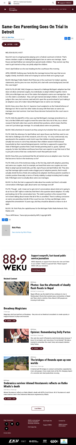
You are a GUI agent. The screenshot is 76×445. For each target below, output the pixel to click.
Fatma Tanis (34, 366)
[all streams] (73, 9)
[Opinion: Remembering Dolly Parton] (16, 336)
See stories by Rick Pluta (21, 232)
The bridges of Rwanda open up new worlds (51, 361)
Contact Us (62, 421)
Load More (38, 408)
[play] (5, 9)
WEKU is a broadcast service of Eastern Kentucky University (34, 422)
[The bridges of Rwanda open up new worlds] (16, 363)
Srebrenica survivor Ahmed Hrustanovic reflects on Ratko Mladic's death (36, 385)
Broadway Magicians (15, 308)
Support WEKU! (65, 3)
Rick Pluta (11, 37)
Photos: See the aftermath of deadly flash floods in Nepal (51, 286)
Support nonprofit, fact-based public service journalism (48, 257)
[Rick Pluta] (6, 230)
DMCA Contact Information (63, 425)
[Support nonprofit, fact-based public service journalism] (14, 262)
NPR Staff (33, 291)
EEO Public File (47, 421)
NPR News (33, 282)
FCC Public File (32, 427)
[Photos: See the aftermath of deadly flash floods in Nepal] (16, 288)
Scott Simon (34, 335)
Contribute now (38, 270)
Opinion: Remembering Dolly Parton (51, 332)
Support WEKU (47, 425)
